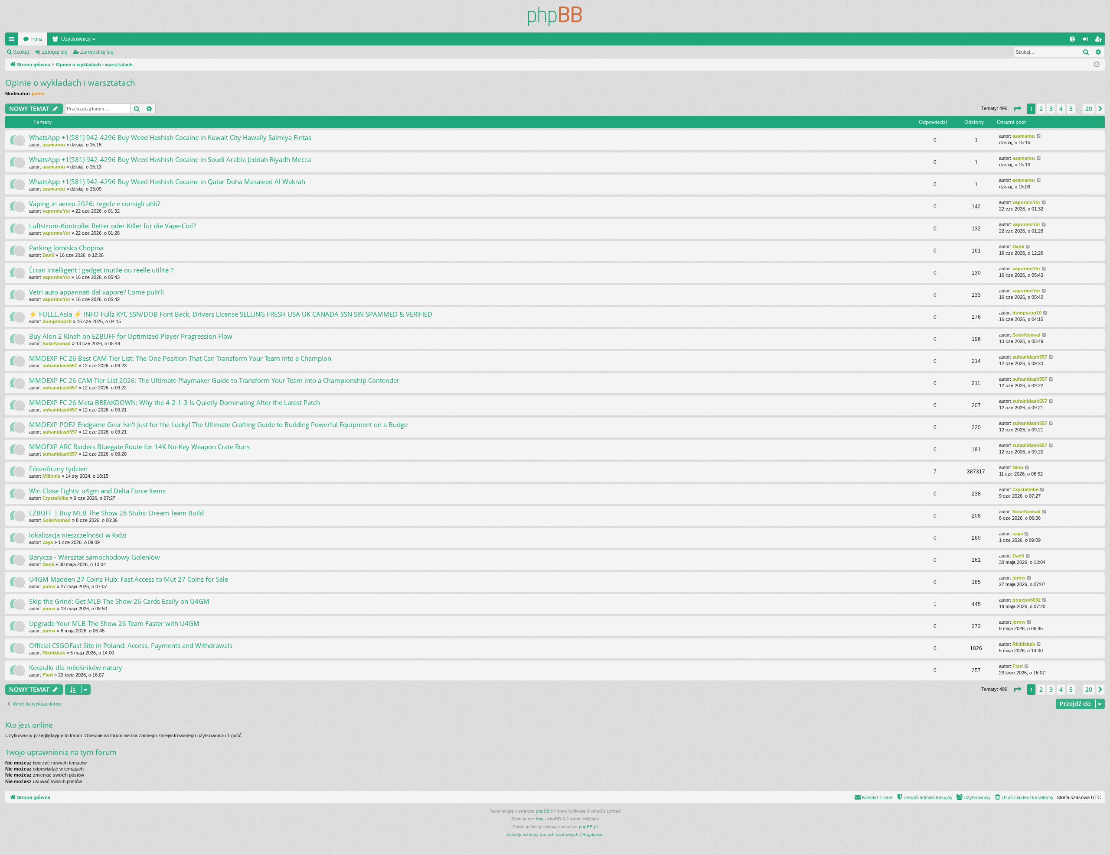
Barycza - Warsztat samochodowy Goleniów (94, 557)
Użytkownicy (76, 39)
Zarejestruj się (97, 52)
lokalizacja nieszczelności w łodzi (78, 535)
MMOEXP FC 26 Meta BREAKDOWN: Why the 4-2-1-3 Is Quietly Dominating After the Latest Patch (174, 402)
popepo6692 (1026, 599)
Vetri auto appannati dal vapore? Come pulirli (96, 292)
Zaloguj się (55, 52)
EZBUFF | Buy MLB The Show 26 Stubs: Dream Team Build (116, 512)
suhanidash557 (59, 365)
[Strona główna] (555, 16)
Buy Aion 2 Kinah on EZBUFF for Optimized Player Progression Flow (130, 336)
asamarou (53, 144)
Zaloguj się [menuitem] (1087, 40)
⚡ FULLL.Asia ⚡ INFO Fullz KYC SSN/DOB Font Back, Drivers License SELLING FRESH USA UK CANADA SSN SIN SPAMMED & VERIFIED (230, 314)
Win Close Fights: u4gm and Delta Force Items (97, 490)
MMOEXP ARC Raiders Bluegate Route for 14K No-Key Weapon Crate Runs (139, 446)
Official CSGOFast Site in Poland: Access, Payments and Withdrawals (130, 645)
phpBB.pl (588, 826)
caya (47, 542)
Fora (36, 39)
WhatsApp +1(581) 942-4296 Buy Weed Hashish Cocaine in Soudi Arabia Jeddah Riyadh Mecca (170, 159)
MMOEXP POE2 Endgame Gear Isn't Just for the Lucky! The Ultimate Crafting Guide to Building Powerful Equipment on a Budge (218, 424)
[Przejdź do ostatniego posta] (1039, 136)
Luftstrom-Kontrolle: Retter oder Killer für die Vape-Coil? (112, 225)
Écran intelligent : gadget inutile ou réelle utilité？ (102, 270)
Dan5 (48, 255)
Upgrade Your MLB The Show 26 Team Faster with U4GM (114, 623)
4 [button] (1061, 108)
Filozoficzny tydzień (58, 468)
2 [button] (1041, 108)
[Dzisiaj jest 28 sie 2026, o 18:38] (1097, 65)
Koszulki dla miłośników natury (75, 667)
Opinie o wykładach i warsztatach (70, 82)
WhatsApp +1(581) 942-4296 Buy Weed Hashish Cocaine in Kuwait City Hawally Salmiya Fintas (170, 137)
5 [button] (1071, 108)
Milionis (51, 476)
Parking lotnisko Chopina (66, 247)
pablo (38, 93)
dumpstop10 (57, 321)
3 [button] (1051, 108)
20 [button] (1088, 108)
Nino (1017, 467)
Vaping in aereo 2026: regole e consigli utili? (94, 203)
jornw (49, 586)
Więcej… (13, 40)
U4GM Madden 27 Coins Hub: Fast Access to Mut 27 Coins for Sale (128, 579)
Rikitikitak (53, 652)
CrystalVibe (55, 498)
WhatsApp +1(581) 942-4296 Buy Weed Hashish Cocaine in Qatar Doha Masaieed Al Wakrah (167, 181)
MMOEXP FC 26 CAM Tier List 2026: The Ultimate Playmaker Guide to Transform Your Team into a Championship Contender (214, 380)
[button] (1017, 109)
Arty (539, 818)
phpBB (543, 811)
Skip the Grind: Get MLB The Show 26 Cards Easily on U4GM (119, 601)
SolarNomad (56, 343)
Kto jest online (29, 725)
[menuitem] (1072, 38)
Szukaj (21, 52)
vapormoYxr (56, 211)
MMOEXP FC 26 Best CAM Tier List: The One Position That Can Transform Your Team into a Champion (180, 358)
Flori (47, 674)
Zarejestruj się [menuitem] (1100, 40)
